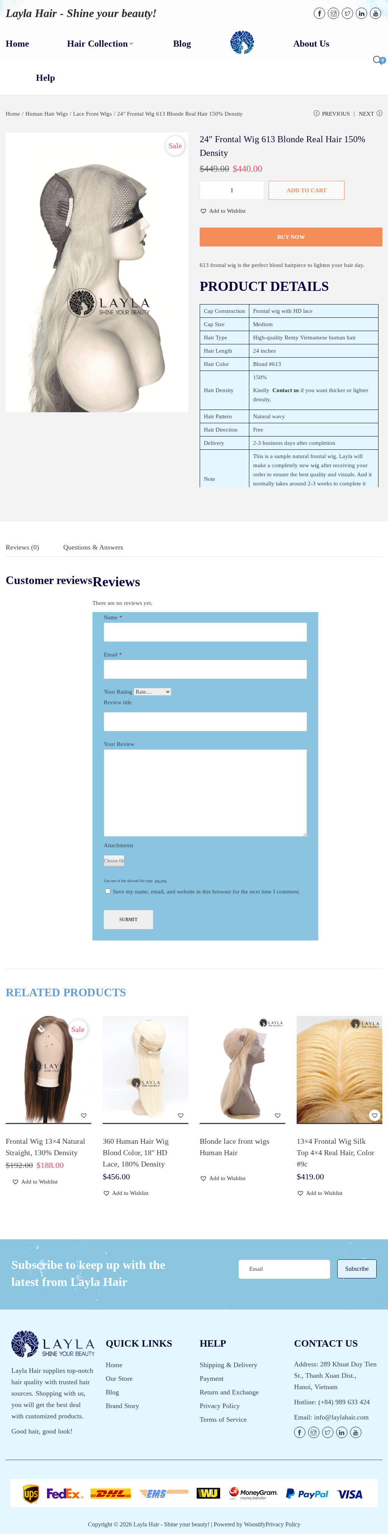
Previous (336, 114)
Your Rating (118, 692)
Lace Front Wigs (92, 114)
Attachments (118, 845)
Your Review (119, 744)
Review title (118, 702)
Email (113, 655)
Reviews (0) (22, 547)
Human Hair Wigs (46, 114)
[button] (223, 211)
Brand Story (122, 1406)
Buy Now (291, 237)
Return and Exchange (229, 1392)
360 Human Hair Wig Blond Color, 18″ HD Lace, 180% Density (136, 1152)
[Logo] (242, 43)
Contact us (285, 390)
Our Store (119, 1378)
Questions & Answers (93, 547)
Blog (112, 1392)
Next (366, 114)
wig (315, 465)
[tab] (22, 549)
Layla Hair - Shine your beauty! (81, 13)
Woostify (255, 1524)
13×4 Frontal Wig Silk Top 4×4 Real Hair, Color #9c (335, 1152)
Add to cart (307, 190)
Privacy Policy (220, 1406)
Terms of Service (223, 1419)
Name (113, 617)
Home (13, 114)
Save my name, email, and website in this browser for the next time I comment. (206, 892)
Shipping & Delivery (228, 1365)
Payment (212, 1378)
